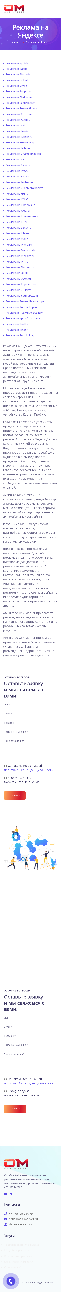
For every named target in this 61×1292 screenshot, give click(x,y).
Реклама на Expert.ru (19, 176)
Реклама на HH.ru (17, 193)
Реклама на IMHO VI (18, 199)
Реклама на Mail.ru (17, 239)
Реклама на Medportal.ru (21, 250)
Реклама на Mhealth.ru (20, 256)
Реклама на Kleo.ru (18, 210)
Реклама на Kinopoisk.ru (21, 205)
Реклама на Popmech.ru (21, 284)
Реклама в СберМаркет (21, 103)
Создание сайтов (15, 1267)
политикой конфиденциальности (28, 770)
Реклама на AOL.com (19, 114)
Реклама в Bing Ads (18, 74)
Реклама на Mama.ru (19, 244)
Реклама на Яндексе (18, 290)
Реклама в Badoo (16, 69)
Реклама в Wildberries (20, 97)
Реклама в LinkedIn (18, 80)
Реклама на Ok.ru (17, 273)
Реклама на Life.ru (17, 233)
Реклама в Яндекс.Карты (21, 307)
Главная (16, 42)
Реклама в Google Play (20, 335)
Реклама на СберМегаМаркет (25, 188)
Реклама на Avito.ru (18, 125)
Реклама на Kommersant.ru (23, 216)
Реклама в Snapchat (18, 91)
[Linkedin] (11, 1194)
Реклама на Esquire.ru (19, 165)
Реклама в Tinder (17, 329)
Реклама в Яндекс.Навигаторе (25, 301)
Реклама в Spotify (17, 63)
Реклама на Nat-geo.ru (20, 267)
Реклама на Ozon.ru (18, 278)
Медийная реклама (16, 1250)
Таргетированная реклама (21, 1244)
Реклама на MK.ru (17, 261)
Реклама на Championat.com (23, 154)
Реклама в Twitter (17, 324)
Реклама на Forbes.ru (19, 182)
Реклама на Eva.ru (17, 171)
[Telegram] (5, 1194)
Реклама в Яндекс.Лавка (21, 108)
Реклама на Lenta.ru (18, 227)
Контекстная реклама (18, 1256)
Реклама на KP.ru (16, 222)
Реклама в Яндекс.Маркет (22, 142)
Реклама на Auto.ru (18, 120)
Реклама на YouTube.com (22, 295)
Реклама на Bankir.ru (19, 137)
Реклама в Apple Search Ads (23, 318)
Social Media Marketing (18, 1261)
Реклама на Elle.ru (17, 159)
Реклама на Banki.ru (18, 131)
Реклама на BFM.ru (18, 148)
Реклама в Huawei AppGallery (24, 312)
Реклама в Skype (16, 86)
